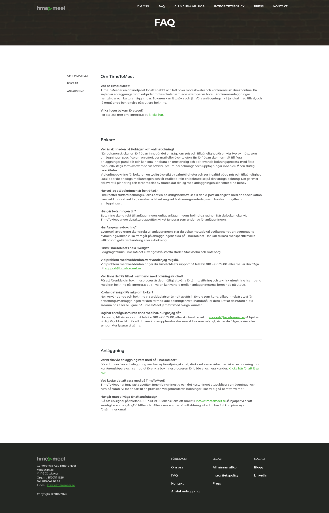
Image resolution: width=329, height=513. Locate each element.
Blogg (258, 467)
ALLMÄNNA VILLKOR (189, 6)
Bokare (72, 83)
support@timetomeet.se (123, 268)
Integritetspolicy (225, 475)
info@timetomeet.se (211, 401)
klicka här (156, 115)
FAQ (161, 6)
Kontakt (177, 483)
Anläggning (75, 91)
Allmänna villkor (225, 467)
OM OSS (143, 6)
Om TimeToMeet (77, 75)
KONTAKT (280, 6)
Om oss (177, 467)
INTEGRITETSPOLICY (229, 6)
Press (217, 483)
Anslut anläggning (185, 491)
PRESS (259, 6)
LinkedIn (260, 475)
